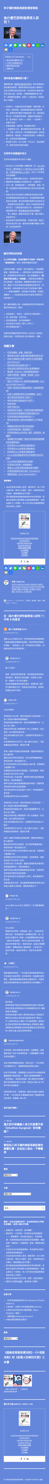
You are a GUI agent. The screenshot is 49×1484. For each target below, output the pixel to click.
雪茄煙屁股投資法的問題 (29, 211)
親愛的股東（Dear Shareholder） (22, 474)
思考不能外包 (13, 407)
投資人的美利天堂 (28, 1357)
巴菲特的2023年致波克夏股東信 (21, 452)
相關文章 (10, 69)
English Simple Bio (24, 543)
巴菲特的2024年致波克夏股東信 (21, 448)
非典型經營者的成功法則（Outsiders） (23, 471)
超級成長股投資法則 (23, 84)
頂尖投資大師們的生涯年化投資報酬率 (23, 368)
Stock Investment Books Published (24, 538)
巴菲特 (28, 600)
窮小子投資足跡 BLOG (18, 629)
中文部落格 (24, 550)
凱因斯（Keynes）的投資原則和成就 (23, 372)
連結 (20, 1281)
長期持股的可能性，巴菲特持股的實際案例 (25, 410)
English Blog (24, 541)
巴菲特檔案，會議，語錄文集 (20, 352)
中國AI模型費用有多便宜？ (17, 1319)
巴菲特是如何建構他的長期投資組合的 (23, 413)
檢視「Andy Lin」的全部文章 (22, 592)
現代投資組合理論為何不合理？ (20, 400)
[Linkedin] (28, 561)
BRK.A (8, 603)
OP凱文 (12, 963)
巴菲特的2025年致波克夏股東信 (21, 445)
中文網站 (24, 555)
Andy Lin (10, 600)
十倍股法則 (24, 1389)
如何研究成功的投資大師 (18, 365)
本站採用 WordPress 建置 (34, 1480)
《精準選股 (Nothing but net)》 (20, 1316)
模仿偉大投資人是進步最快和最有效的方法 (25, 355)
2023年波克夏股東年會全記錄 (20, 461)
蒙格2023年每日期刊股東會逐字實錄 (23, 468)
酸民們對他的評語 (13, 66)
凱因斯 (34, 600)
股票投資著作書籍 (24, 548)
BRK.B (14, 603)
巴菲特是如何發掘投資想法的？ (20, 416)
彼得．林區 (41, 600)
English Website (24, 545)
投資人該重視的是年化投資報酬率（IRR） (24, 394)
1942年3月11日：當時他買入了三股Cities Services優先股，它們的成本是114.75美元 (25, 169)
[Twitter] (24, 561)
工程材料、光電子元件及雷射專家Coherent (24, 1307)
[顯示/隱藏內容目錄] (28, 57)
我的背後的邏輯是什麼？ (15, 60)
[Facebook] (21, 561)
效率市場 (11, 404)
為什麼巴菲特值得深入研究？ (20, 397)
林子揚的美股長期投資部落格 (21, 8)
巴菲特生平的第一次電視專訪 (20, 464)
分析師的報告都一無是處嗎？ (20, 429)
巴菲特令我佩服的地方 (15, 63)
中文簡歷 (24, 553)
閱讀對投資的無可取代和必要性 (20, 426)
